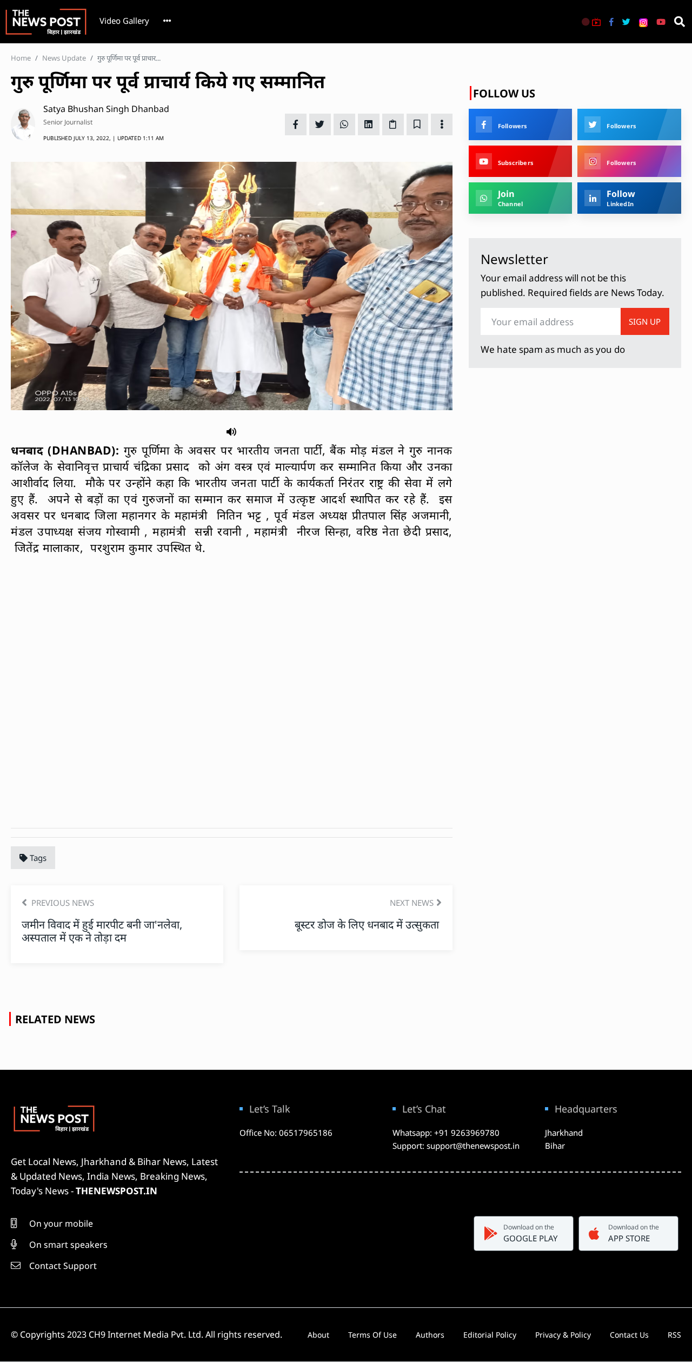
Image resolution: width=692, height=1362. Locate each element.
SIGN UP (645, 321)
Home (21, 58)
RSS (674, 1335)
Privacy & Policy (563, 1335)
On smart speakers (67, 1245)
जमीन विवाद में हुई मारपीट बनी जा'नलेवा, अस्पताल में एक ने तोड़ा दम (102, 931)
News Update (64, 58)
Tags (37, 857)
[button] (231, 430)
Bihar (555, 1145)
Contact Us (629, 1335)
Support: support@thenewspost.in (456, 1145)
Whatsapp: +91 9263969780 (446, 1132)
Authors (430, 1335)
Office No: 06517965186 (285, 1132)
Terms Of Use (372, 1335)
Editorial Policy (489, 1335)
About (318, 1335)
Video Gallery (124, 20)
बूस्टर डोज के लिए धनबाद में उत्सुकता (368, 924)
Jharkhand (564, 1132)
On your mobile (60, 1223)
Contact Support (62, 1266)
